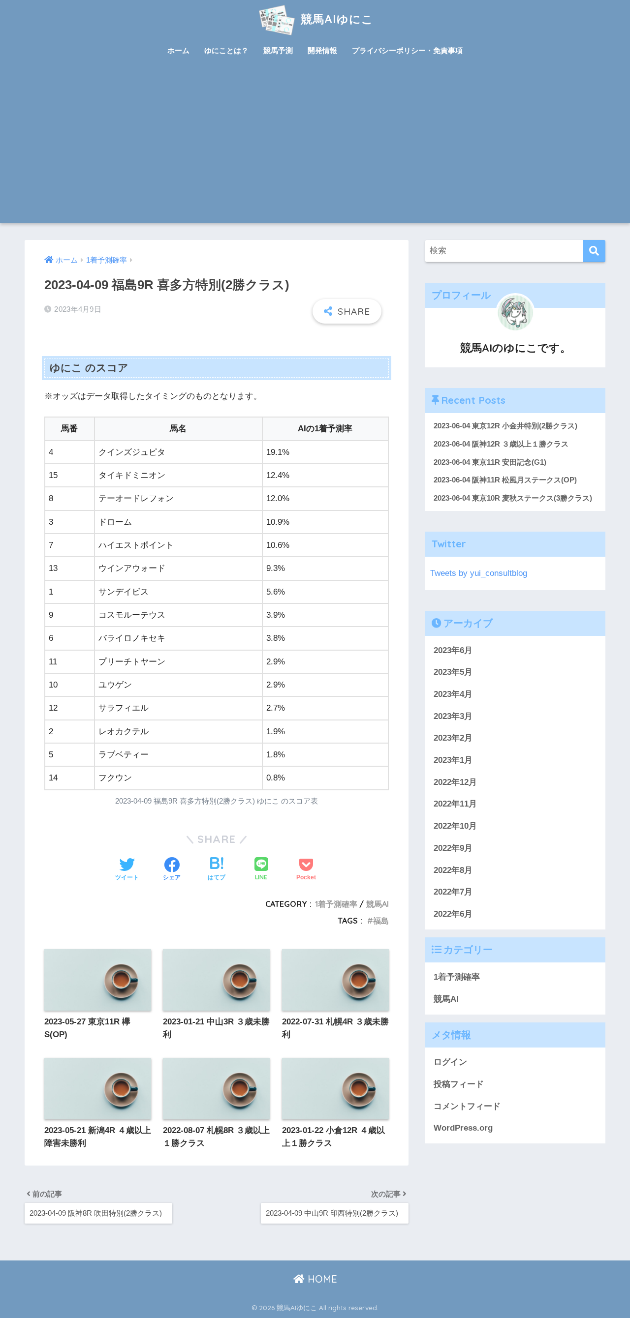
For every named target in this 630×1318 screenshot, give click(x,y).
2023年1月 (453, 760)
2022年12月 (455, 782)
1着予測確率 (336, 904)
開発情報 (322, 50)
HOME (321, 1279)
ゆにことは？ (226, 50)
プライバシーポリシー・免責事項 (407, 50)
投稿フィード (459, 1084)
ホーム (178, 50)
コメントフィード (467, 1106)
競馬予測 (278, 50)
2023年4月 (453, 694)
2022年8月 (453, 869)
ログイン (450, 1062)
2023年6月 (453, 650)
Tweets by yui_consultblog (478, 573)
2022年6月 (453, 914)
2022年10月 (455, 826)
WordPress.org (463, 1128)
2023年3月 (453, 716)
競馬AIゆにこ (335, 19)
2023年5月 (453, 672)
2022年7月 (453, 892)
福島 (381, 921)
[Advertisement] (315, 149)
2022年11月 (455, 804)
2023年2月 (453, 738)
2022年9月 (453, 848)
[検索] (594, 251)
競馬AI (377, 904)
